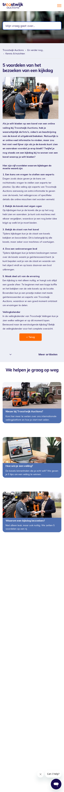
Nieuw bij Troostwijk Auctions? (24, 411)
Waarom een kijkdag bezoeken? (25, 520)
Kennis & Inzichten (15, 53)
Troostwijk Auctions (13, 50)
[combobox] (32, 26)
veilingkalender (14, 328)
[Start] (13, 6)
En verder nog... (35, 50)
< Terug (30, 337)
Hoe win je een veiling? (19, 465)
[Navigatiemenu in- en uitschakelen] (59, 5)
